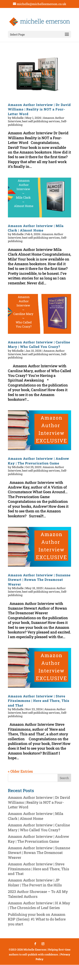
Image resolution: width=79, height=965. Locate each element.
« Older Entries (20, 771)
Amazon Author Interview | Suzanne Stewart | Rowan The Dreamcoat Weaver (39, 579)
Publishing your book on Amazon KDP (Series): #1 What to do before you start (37, 919)
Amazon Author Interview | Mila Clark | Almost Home (36, 228)
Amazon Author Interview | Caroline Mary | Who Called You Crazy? (39, 344)
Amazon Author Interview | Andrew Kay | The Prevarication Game (38, 460)
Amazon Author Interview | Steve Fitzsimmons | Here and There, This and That (38, 700)
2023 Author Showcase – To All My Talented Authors (38, 894)
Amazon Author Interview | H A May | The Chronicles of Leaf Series (39, 905)
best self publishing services (41, 121)
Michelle (17, 118)
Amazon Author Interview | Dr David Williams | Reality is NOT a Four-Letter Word (39, 109)
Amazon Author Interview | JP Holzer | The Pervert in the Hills (35, 882)
